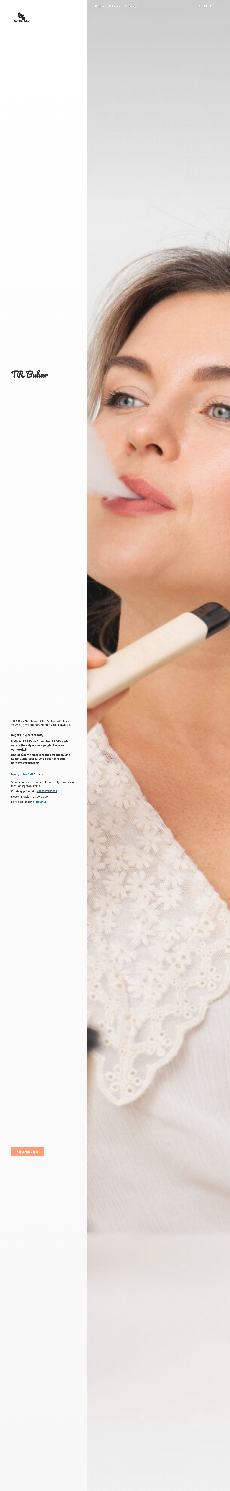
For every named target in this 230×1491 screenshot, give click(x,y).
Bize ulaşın (131, 6)
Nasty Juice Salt (22, 774)
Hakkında (114, 6)
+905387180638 (47, 791)
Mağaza (99, 6)
